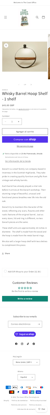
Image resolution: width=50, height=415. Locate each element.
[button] (5, 17)
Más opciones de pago (25, 146)
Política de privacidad (38, 400)
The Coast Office (22, 397)
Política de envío (35, 405)
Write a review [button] (25, 298)
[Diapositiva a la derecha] (31, 85)
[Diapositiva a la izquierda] (19, 85)
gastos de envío (24, 109)
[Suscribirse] (39, 324)
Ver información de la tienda (18, 161)
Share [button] (7, 253)
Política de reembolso (20, 400)
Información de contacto (26, 409)
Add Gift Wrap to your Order (24, 271)
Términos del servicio (19, 405)
